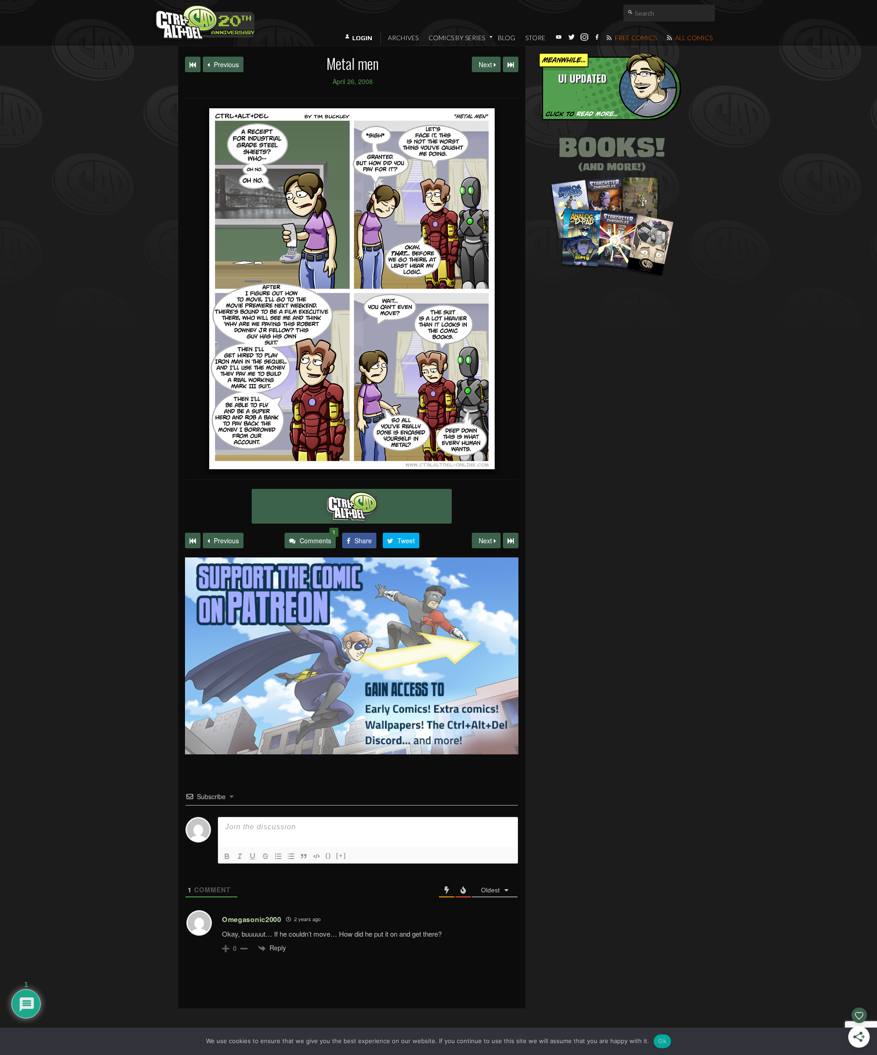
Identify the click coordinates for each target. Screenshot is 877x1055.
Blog (506, 38)
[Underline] (252, 856)
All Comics (693, 38)
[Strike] (265, 856)
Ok (662, 1040)
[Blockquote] (303, 856)
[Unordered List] (291, 856)
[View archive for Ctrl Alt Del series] (352, 506)
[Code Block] (316, 856)
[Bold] (227, 856)
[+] (341, 855)
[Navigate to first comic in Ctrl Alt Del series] (193, 64)
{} (328, 855)
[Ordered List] (278, 856)
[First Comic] (193, 540)
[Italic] (239, 856)
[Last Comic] (510, 540)
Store (535, 38)
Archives (403, 38)
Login (362, 38)
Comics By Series (456, 38)
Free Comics (635, 38)
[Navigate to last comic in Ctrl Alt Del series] (510, 64)
